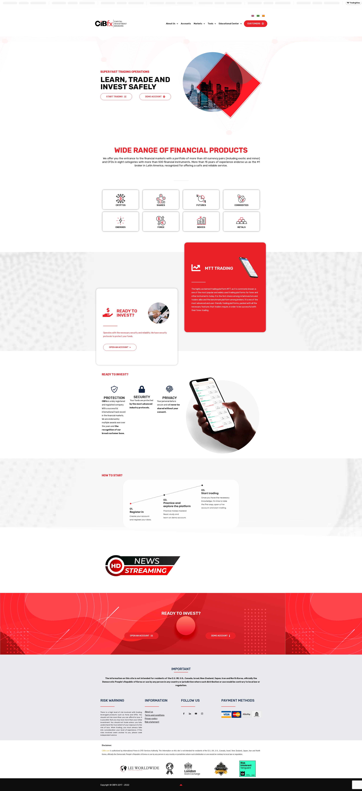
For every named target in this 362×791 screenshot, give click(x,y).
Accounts (186, 24)
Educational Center (229, 24)
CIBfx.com (106, 751)
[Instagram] (202, 714)
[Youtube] (196, 714)
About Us (170, 24)
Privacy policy (151, 718)
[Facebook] (184, 714)
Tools (210, 24)
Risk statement (152, 722)
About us (149, 712)
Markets (198, 24)
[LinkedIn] (190, 714)
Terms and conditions (154, 715)
